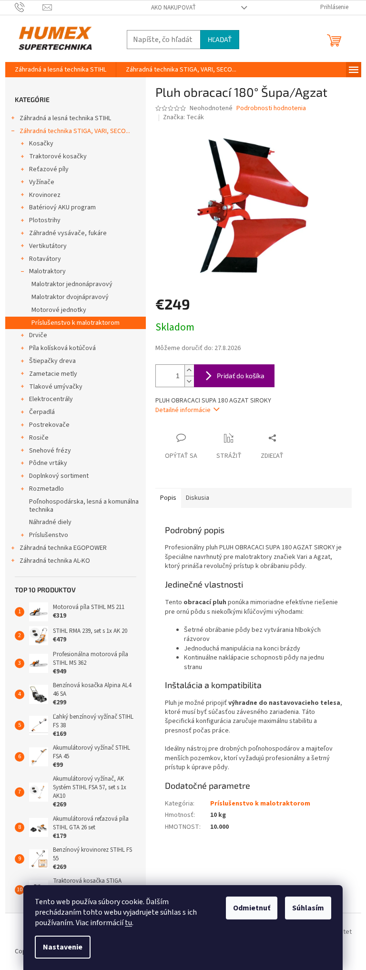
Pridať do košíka (240, 375)
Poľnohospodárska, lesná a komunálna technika (84, 506)
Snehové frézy (50, 450)
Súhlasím (308, 908)
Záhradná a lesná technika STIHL (65, 118)
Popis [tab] (168, 498)
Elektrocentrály (51, 399)
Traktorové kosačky (58, 156)
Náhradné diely (50, 522)
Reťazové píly (49, 169)
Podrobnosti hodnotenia (271, 108)
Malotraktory (47, 271)
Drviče (38, 335)
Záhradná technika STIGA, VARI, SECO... (75, 131)
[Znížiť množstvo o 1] (189, 381)
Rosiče (39, 438)
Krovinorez (45, 195)
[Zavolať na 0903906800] (29, 7)
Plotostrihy (45, 220)
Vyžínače (41, 182)
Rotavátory (45, 259)
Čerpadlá (42, 412)
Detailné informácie (183, 410)
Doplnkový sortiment (59, 476)
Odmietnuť (251, 908)
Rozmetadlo (46, 489)
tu (128, 923)
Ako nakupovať (173, 7)
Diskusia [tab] (197, 498)
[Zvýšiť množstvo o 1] (189, 370)
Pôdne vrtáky (48, 463)
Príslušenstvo (48, 535)
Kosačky (41, 143)
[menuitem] (60, 69)
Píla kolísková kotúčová (62, 348)
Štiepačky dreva (52, 361)
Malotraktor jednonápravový (71, 284)
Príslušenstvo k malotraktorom (75, 323)
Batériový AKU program (62, 207)
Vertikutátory (48, 246)
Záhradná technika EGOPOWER (63, 548)
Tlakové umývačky (55, 387)
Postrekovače (49, 425)
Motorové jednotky (58, 310)
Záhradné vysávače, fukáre (68, 233)
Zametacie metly (53, 374)
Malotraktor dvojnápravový (70, 297)
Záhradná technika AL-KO (55, 561)
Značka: (183, 117)
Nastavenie (62, 947)
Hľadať (220, 39)
